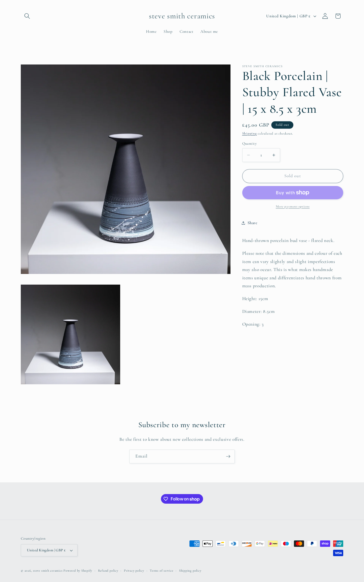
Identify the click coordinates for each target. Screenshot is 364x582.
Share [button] (252, 222)
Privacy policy (134, 570)
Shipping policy (190, 570)
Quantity (249, 143)
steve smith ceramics (47, 570)
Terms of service (161, 570)
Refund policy (108, 570)
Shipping (249, 133)
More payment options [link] (293, 206)
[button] (27, 16)
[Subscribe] (228, 456)
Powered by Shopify (77, 570)
